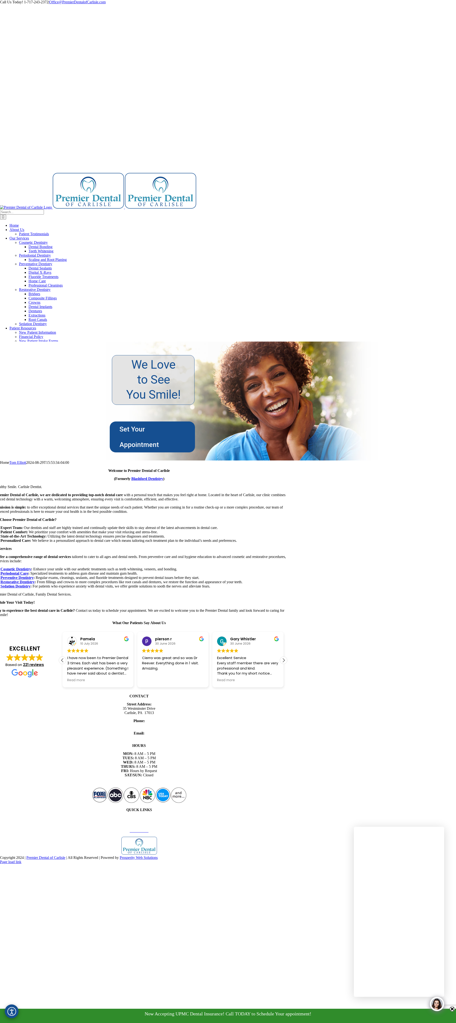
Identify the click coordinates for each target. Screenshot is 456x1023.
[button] (283, 660)
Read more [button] (172, 680)
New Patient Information (139, 818)
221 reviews (33, 664)
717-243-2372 (139, 725)
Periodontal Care (14, 573)
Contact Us (139, 826)
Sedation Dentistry (15, 586)
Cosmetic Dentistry (15, 569)
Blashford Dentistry (147, 479)
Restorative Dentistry (17, 582)
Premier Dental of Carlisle (45, 858)
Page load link (10, 862)
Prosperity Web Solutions (139, 858)
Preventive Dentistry (16, 578)
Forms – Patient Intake (139, 822)
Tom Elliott (17, 462)
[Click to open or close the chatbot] (437, 1004)
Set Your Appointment (139, 437)
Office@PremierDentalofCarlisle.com (77, 2)
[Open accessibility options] (12, 1011)
